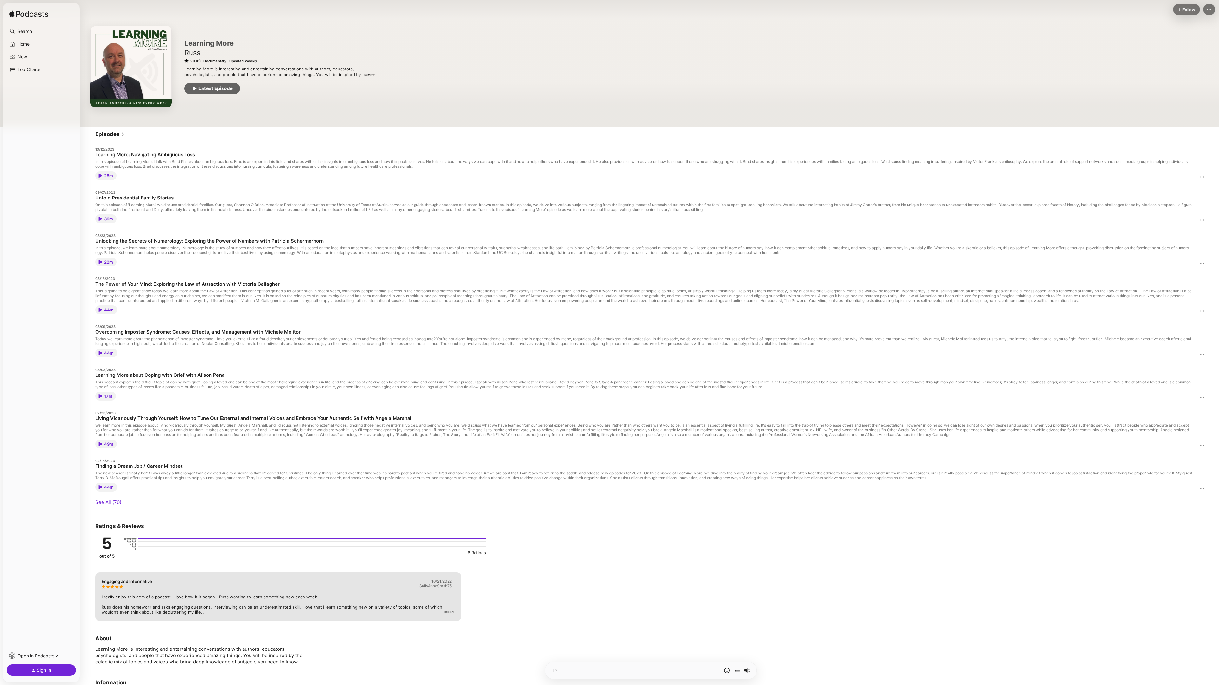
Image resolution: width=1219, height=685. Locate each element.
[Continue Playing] (737, 670)
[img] (28, 14)
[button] (41, 31)
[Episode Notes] (727, 670)
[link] (110, 134)
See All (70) (108, 502)
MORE (369, 75)
